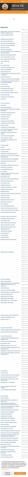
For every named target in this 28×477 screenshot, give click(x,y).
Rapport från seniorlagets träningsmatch (9, 438)
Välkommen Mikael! (5, 288)
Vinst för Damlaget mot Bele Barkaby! (9, 422)
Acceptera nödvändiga (7, 473)
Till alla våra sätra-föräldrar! (6, 414)
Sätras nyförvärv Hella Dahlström (8, 449)
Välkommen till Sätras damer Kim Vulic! (9, 208)
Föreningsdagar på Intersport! (7, 88)
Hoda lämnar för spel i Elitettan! (7, 121)
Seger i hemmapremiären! (6, 281)
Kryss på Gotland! (4, 125)
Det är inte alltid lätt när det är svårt (8, 59)
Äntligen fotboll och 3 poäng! (7, 296)
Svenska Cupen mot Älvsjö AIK (7, 96)
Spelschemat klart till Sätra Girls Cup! (8, 239)
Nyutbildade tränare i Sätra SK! (7, 39)
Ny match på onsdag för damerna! (8, 112)
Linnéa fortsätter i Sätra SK (6, 336)
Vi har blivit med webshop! (6, 231)
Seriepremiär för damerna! (6, 201)
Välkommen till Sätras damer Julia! (8, 227)
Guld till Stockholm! (5, 237)
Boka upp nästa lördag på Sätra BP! (8, 54)
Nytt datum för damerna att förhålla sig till (9, 178)
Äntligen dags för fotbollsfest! (7, 252)
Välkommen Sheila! (5, 424)
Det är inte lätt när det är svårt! (7, 90)
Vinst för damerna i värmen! (6, 137)
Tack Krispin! (3, 105)
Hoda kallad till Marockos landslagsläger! (10, 158)
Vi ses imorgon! (4, 370)
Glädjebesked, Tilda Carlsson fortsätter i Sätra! (11, 350)
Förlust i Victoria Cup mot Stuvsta (8, 420)
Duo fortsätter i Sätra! (5, 183)
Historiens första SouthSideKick (7, 411)
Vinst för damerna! (5, 151)
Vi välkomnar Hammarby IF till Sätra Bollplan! (10, 79)
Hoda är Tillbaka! (4, 396)
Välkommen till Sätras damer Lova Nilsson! (10, 210)
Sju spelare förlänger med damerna (8, 212)
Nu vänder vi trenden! (5, 116)
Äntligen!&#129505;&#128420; (7, 298)
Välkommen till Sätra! (5, 195)
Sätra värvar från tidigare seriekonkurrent (9, 440)
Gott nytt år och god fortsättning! (8, 45)
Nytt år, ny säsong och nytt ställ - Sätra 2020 (10, 292)
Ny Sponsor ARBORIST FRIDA (7, 35)
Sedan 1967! (3, 163)
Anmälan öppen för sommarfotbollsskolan (10, 432)
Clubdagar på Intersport (6, 185)
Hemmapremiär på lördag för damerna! (9, 153)
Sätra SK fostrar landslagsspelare (8, 43)
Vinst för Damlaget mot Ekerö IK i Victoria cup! (10, 430)
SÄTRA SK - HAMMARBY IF (6, 69)
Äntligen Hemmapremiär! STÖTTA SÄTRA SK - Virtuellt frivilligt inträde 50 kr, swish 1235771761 (10, 285)
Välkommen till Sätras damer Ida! (8, 224)
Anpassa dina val (5, 469)
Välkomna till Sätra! (5, 398)
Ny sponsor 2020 (4, 372)
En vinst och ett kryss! (5, 103)
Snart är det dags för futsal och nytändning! (10, 375)
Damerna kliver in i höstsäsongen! (8, 127)
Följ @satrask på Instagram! (7, 189)
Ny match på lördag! (5, 61)
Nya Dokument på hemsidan (7, 41)
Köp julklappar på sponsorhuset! (8, 218)
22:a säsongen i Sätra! (5, 220)
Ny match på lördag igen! (6, 107)
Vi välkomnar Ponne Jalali (6, 455)
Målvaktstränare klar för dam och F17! (9, 345)
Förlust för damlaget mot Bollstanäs (8, 426)
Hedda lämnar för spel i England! (8, 123)
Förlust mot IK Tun (4, 118)
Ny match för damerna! (5, 77)
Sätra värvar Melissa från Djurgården (8, 442)
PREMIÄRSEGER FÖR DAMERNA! (8, 418)
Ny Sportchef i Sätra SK (6, 444)
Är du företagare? (4, 204)
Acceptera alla (20, 473)
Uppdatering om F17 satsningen (7, 382)
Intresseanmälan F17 (5, 233)
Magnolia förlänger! (5, 191)
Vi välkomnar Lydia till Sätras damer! (8, 341)
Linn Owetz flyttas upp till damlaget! (8, 389)
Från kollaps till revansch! (6, 114)
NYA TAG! (3, 147)
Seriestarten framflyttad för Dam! (8, 317)
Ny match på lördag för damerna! (8, 57)
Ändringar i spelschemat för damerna (9, 187)
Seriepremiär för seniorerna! (7, 167)
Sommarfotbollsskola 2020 (6, 294)
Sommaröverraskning (5, 279)
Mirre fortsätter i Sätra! (5, 343)
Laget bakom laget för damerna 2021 (9, 216)
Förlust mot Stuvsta (5, 47)
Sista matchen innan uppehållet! (7, 135)
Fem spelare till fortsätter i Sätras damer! (9, 165)
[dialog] (14, 468)
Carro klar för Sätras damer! (6, 327)
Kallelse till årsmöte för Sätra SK (7, 199)
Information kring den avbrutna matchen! (9, 92)
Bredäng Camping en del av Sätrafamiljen (9, 315)
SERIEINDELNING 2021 (5, 229)
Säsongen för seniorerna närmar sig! (8, 161)
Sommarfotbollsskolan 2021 (7, 169)
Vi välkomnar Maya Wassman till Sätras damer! (11, 329)
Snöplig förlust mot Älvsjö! (6, 416)
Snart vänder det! (4, 84)
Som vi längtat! (4, 171)
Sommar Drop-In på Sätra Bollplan (8, 290)
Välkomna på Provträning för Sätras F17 (9, 377)
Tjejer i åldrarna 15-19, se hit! (7, 428)
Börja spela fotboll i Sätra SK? (7, 181)
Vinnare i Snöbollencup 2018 (7, 457)
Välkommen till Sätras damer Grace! (8, 222)
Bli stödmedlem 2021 (5, 176)
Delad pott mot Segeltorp (6, 49)
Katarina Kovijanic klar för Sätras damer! (9, 331)
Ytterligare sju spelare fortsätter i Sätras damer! (11, 193)
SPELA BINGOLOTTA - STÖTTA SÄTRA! (9, 300)
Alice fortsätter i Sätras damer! (7, 302)
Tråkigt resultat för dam (6, 71)
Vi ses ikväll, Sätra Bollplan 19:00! (8, 67)
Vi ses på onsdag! (4, 145)
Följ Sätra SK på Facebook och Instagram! (10, 409)
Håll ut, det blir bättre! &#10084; (7, 206)
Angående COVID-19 (5, 319)
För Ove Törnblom (4, 235)
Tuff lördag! (3, 99)
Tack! (2, 63)
